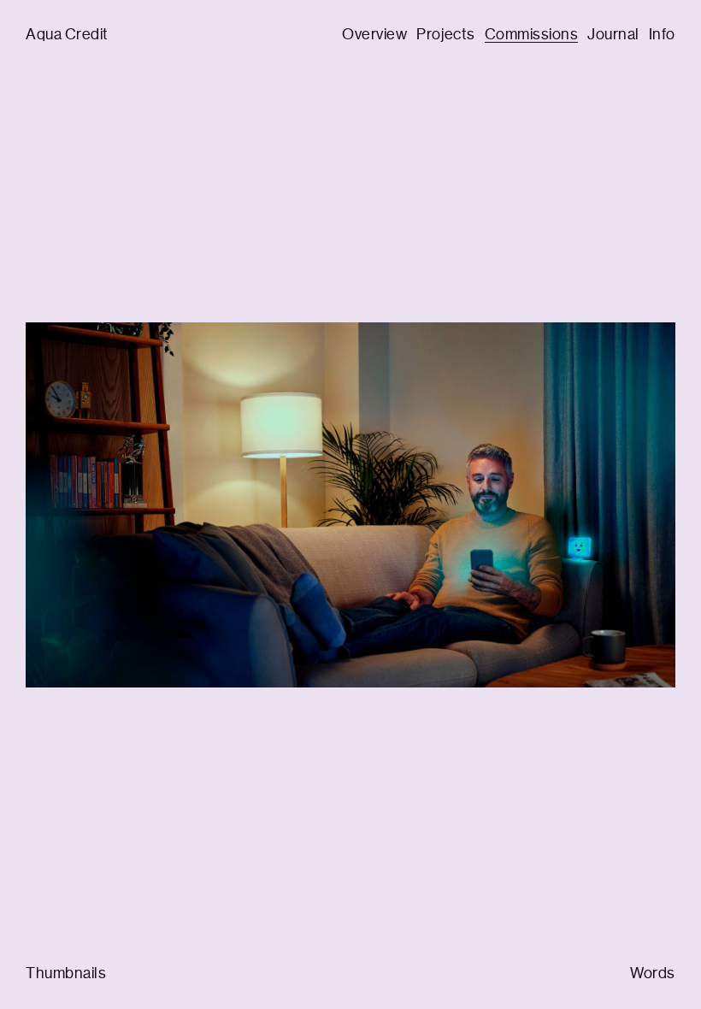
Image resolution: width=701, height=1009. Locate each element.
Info (662, 34)
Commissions (532, 34)
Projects (445, 34)
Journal (613, 34)
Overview (374, 34)
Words (652, 973)
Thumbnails (66, 973)
